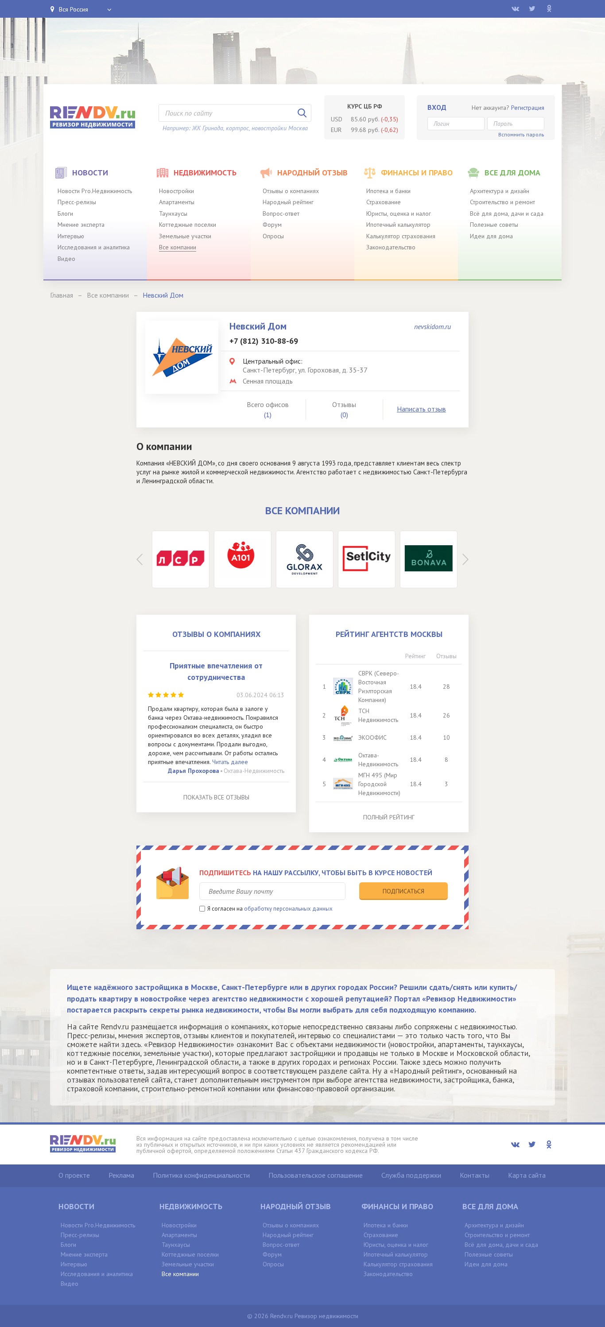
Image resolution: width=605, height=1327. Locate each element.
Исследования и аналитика (94, 247)
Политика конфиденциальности (201, 1175)
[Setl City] (364, 559)
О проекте (74, 1175)
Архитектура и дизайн (499, 191)
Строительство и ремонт (502, 202)
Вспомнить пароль (521, 134)
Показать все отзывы (216, 797)
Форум (272, 225)
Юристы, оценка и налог (398, 213)
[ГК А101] (240, 559)
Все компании (177, 247)
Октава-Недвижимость (254, 771)
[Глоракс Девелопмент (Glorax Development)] (302, 559)
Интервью (71, 236)
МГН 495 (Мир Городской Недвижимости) (379, 784)
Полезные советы (494, 225)
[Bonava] (426, 559)
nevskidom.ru (432, 326)
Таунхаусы (173, 213)
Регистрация (527, 108)
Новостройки (176, 191)
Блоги (65, 213)
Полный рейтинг (389, 817)
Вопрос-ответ (281, 213)
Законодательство (390, 247)
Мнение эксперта (81, 225)
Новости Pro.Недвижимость (95, 191)
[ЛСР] (178, 559)
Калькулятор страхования (400, 236)
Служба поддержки (411, 1175)
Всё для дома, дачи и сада (506, 213)
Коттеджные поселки (187, 225)
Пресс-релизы (77, 202)
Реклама (121, 1175)
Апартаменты (176, 202)
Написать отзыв (421, 408)
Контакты (474, 1175)
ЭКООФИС (372, 737)
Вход (436, 107)
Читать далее (230, 762)
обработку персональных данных (288, 908)
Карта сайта (527, 1175)
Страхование (383, 202)
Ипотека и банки (388, 191)
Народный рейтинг (288, 202)
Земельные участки (185, 236)
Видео (66, 259)
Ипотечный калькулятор (398, 225)
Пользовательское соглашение (315, 1175)
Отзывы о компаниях (291, 191)
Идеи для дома (491, 236)
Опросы (273, 236)
